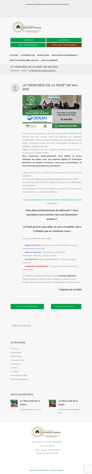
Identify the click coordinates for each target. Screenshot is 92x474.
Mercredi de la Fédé (18, 375)
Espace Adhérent (49, 60)
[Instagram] (48, 14)
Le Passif (14, 55)
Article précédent (29, 306)
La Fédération (28, 55)
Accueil (24, 71)
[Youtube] (51, 14)
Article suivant (65, 306)
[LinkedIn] (44, 14)
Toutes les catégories (19, 379)
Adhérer (64, 40)
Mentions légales (57, 470)
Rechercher (79, 325)
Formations (43, 55)
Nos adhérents (28, 45)
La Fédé (13, 368)
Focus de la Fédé (17, 360)
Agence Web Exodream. (39, 470)
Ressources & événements (65, 55)
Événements (15, 352)
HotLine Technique (64, 45)
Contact (29, 40)
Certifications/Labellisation (24, 60)
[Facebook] (40, 14)
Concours (14, 349)
